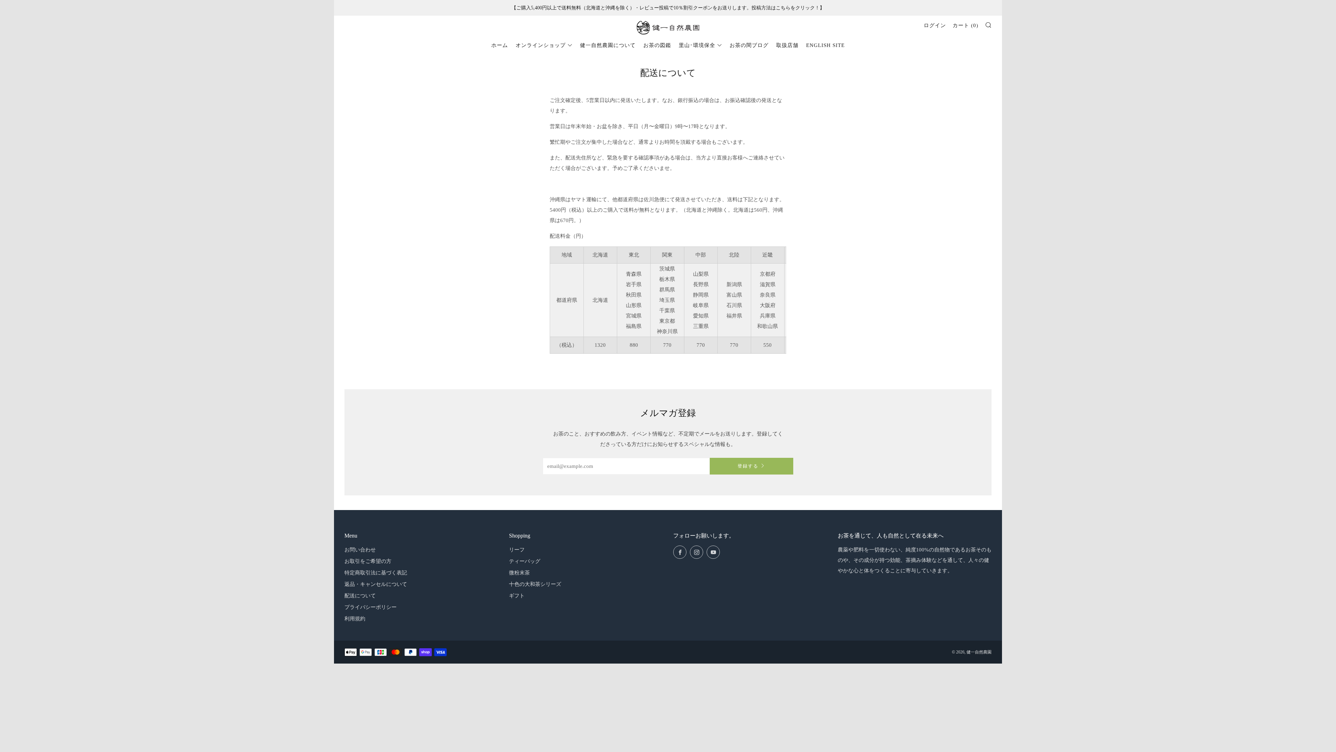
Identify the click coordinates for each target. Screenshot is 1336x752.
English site (825, 45)
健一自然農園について (608, 45)
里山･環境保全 (697, 45)
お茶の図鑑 (657, 45)
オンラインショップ (541, 45)
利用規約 (354, 618)
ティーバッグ (524, 561)
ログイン (935, 25)
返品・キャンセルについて (375, 584)
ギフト (517, 595)
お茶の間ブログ (749, 45)
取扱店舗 (787, 45)
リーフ (517, 550)
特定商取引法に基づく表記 (375, 572)
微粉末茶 (519, 572)
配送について (360, 595)
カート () (965, 25)
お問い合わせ (360, 550)
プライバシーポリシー (370, 607)
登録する (748, 466)
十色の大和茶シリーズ (535, 584)
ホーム (499, 45)
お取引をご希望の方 (367, 561)
